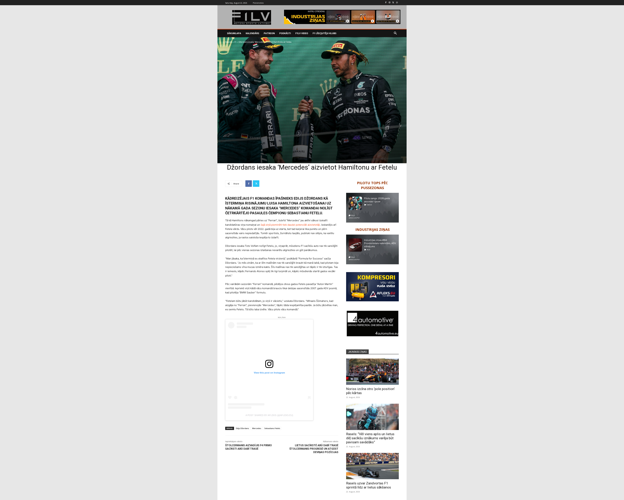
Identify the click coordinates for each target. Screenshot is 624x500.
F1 (235, 42)
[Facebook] (386, 3)
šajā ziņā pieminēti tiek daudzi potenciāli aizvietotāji (290, 224)
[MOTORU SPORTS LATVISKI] (252, 17)
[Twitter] (393, 3)
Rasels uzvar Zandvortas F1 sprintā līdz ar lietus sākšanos (368, 485)
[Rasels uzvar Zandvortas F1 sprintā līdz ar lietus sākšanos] (372, 466)
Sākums (228, 42)
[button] (395, 33)
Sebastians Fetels (272, 428)
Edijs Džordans (242, 428)
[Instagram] (389, 3)
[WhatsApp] (397, 3)
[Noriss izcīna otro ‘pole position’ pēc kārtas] (372, 372)
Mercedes (256, 428)
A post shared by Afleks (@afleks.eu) (269, 415)
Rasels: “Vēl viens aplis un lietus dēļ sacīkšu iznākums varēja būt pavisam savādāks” (370, 438)
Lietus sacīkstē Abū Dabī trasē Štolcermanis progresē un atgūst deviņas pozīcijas (313, 449)
